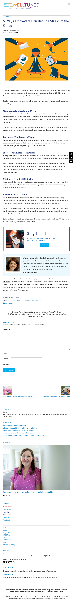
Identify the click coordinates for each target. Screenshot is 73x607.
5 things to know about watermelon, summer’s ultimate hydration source (23, 435)
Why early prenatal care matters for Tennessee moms (18, 430)
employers (13, 300)
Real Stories (6, 517)
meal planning (7, 534)
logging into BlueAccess (56, 287)
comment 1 (8, 16)
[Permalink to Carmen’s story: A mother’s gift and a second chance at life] (36, 467)
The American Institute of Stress (36, 96)
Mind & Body (7, 515)
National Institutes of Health (24, 208)
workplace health (36, 300)
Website (34, 272)
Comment (6, 330)
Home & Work (15, 298)
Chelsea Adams (13, 32)
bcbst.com (6, 281)
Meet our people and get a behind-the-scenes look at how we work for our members (30, 577)
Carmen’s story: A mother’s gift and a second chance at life (28, 492)
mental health (6, 536)
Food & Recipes (7, 506)
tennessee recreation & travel (10, 546)
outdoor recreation (7, 539)
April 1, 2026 (6, 495)
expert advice (6, 532)
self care (5, 542)
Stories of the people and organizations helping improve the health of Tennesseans (29, 571)
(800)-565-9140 (47, 556)
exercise (5, 530)
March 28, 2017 (15, 30)
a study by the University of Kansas (27, 143)
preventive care (7, 541)
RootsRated (6, 520)
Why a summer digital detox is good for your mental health (20, 428)
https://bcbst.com (32, 556)
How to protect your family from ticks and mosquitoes (18, 433)
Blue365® (50, 284)
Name (5, 353)
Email (5, 358)
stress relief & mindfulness (24, 300)
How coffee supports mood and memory (14, 425)
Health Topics (7, 509)
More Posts (26, 272)
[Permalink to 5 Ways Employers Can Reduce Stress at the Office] (36, 85)
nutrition (5, 537)
